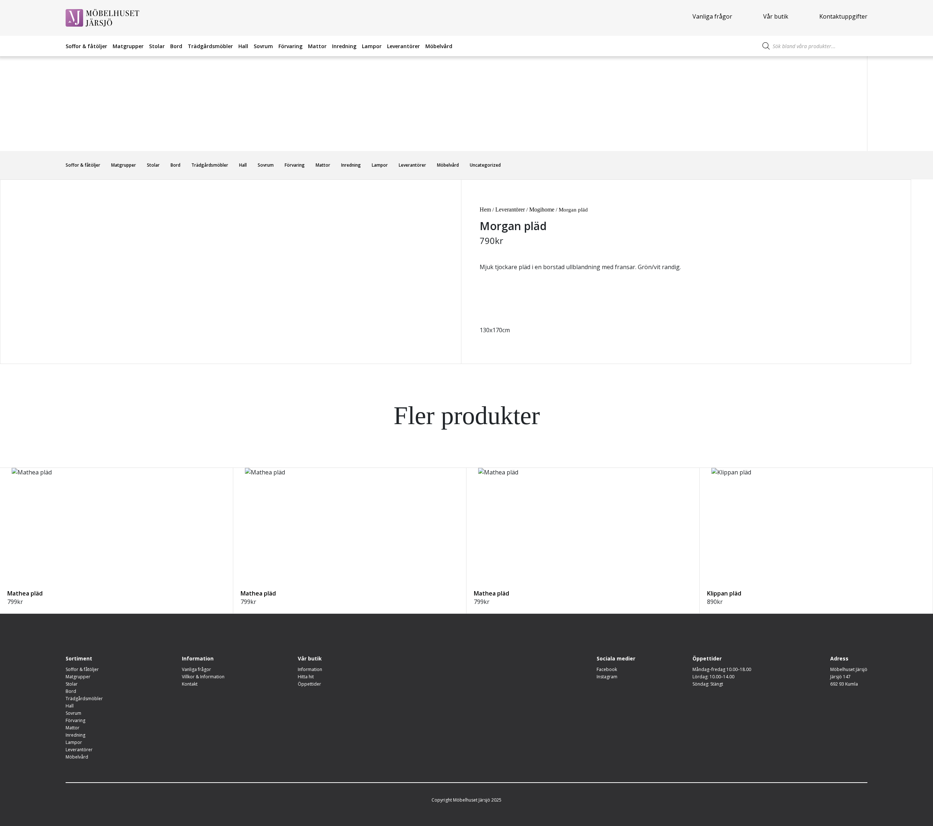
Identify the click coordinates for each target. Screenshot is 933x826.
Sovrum (263, 46)
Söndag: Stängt (707, 684)
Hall (243, 46)
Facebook (607, 669)
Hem (485, 209)
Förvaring (290, 46)
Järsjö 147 (840, 677)
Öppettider (309, 684)
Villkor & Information (203, 677)
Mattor (317, 46)
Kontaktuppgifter (843, 16)
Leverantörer (403, 46)
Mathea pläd (25, 593)
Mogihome (541, 209)
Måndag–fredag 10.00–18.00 (721, 669)
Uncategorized (485, 165)
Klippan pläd (724, 593)
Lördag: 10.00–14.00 (713, 677)
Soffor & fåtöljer (86, 46)
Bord (176, 46)
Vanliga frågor (712, 16)
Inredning (344, 46)
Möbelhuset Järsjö (848, 669)
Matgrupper (128, 46)
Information (310, 669)
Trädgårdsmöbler (210, 46)
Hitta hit (306, 677)
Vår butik (775, 16)
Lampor (372, 46)
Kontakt (190, 684)
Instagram (607, 677)
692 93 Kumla (844, 684)
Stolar (157, 46)
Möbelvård (438, 46)
